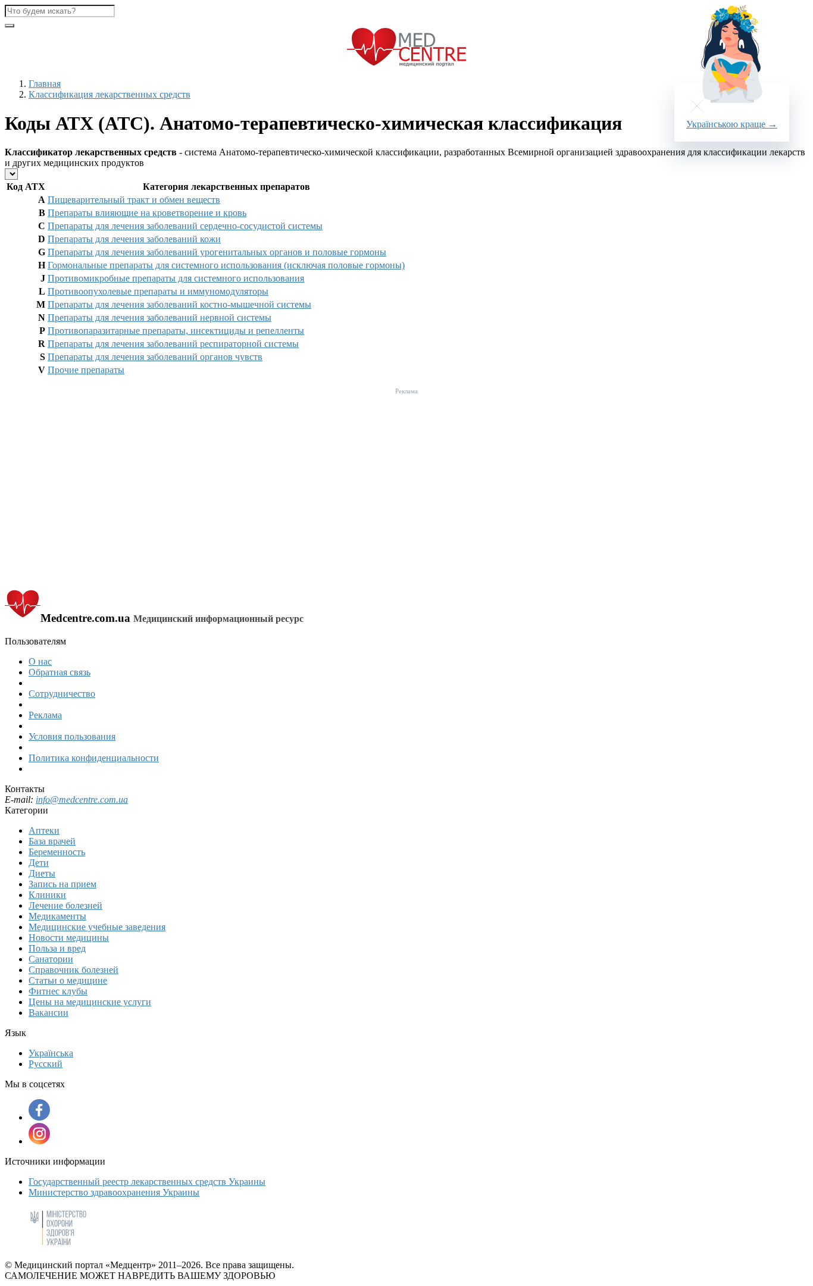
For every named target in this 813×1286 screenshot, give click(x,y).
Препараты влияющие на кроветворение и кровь (147, 213)
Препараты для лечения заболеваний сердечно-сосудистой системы (185, 226)
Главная (45, 84)
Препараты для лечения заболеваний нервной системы (159, 317)
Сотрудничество (62, 694)
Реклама (45, 715)
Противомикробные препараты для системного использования (176, 278)
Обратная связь (59, 672)
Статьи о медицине (68, 980)
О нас (40, 661)
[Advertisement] (406, 482)
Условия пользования (72, 736)
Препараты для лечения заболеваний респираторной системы (173, 344)
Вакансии (48, 1012)
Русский (45, 1064)
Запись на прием (62, 884)
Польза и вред (57, 948)
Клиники (47, 895)
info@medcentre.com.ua (82, 799)
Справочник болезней (73, 970)
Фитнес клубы (58, 991)
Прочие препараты (86, 370)
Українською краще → (731, 124)
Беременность (57, 852)
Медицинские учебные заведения (97, 927)
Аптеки (44, 830)
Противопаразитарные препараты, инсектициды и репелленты (176, 331)
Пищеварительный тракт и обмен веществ (134, 200)
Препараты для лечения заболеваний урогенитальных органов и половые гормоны (217, 252)
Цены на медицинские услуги (90, 1002)
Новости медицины (69, 938)
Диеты (42, 873)
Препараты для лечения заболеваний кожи (134, 239)
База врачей (52, 841)
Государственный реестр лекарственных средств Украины (147, 1182)
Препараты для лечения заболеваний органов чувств (155, 357)
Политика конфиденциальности (94, 758)
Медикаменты (57, 916)
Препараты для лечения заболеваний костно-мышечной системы (179, 304)
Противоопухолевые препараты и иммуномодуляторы (158, 291)
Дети (39, 863)
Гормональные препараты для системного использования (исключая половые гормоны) (226, 265)
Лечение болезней (65, 905)
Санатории (51, 959)
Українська (51, 1053)
